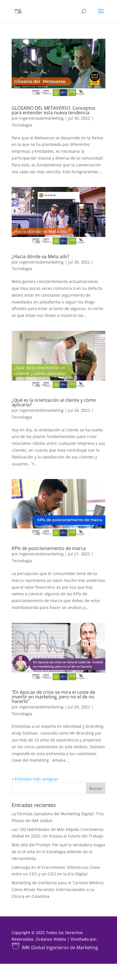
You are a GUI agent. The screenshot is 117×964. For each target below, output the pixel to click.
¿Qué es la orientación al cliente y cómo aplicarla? (54, 402)
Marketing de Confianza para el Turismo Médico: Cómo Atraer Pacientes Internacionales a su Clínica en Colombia (58, 889)
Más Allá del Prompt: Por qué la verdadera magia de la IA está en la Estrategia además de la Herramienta (58, 851)
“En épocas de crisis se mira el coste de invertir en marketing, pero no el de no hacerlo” (53, 696)
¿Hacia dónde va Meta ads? (40, 256)
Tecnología (22, 125)
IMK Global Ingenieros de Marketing (60, 947)
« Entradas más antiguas (35, 779)
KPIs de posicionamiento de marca (49, 548)
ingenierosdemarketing (41, 118)
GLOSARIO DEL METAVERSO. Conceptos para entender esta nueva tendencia (53, 110)
